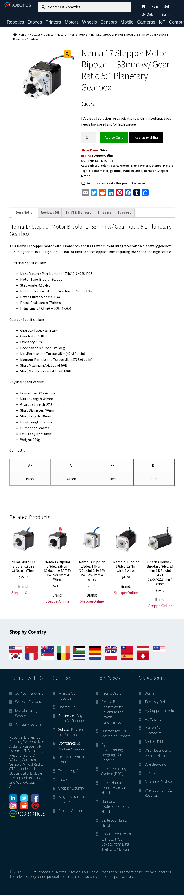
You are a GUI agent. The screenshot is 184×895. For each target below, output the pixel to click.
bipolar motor (98, 171)
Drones (35, 22)
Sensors (109, 22)
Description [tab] (25, 212)
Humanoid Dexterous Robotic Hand (115, 806)
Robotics (15, 22)
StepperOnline (103, 155)
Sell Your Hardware (29, 693)
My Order (148, 14)
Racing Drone (111, 693)
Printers (53, 22)
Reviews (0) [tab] (50, 212)
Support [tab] (124, 212)
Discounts (66, 779)
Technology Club (71, 771)
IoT (162, 22)
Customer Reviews (159, 782)
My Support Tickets (159, 711)
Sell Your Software (28, 702)
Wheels (89, 22)
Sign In (166, 14)
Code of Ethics (155, 742)
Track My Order (156, 702)
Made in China (132, 171)
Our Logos (152, 773)
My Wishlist (153, 719)
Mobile (127, 22)
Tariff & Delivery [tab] (78, 212)
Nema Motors (79, 34)
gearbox (115, 171)
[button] (67, 54)
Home (22, 34)
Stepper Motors (162, 166)
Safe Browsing (155, 764)
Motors (72, 22)
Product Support (70, 811)
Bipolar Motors (108, 166)
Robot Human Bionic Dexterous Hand (114, 788)
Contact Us (66, 707)
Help (154, 6)
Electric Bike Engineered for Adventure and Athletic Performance (112, 712)
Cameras (146, 22)
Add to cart (114, 137)
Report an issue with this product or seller (115, 183)
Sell (166, 6)
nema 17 (150, 171)
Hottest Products (41, 34)
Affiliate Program (28, 724)
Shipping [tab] (104, 212)
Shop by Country (71, 788)
